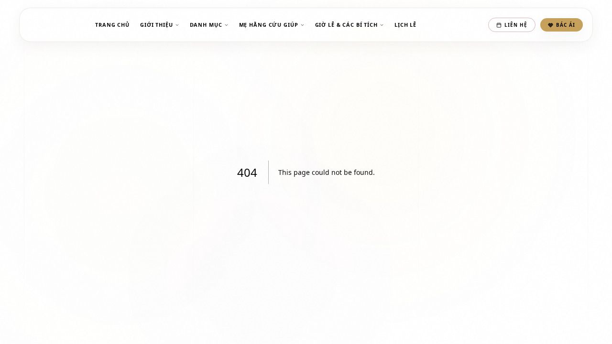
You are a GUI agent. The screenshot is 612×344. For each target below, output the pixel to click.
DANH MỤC (206, 24)
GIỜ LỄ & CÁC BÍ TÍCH (346, 24)
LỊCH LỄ (405, 24)
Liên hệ (515, 25)
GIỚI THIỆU (156, 24)
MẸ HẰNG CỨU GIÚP (268, 24)
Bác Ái (565, 25)
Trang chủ (112, 24)
